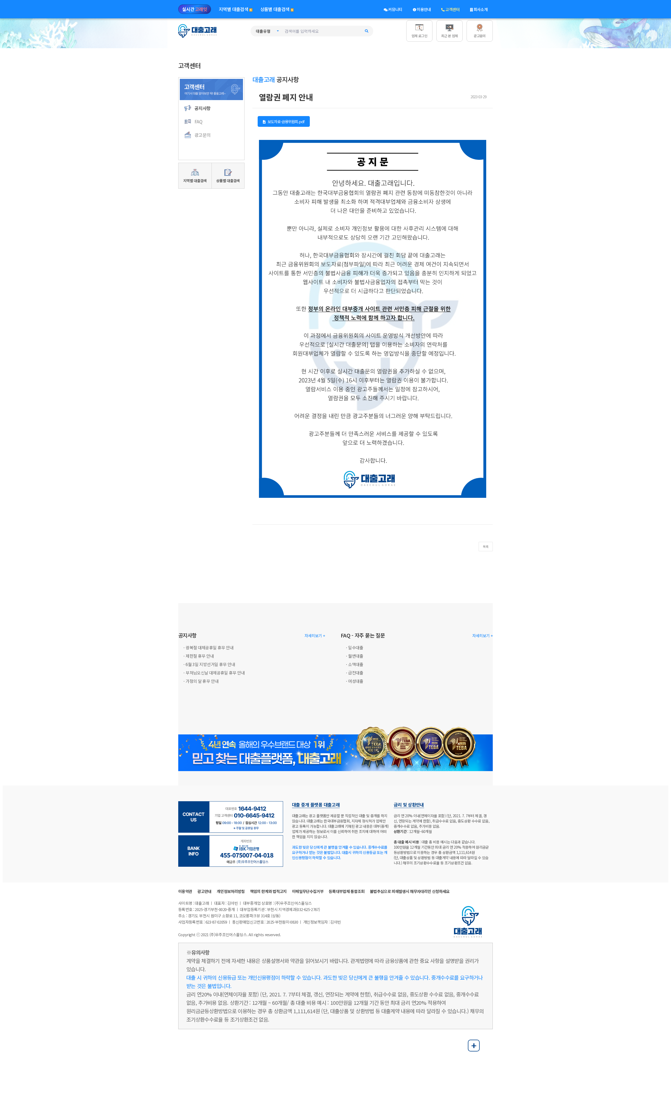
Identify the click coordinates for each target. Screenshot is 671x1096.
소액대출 (355, 664)
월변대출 (355, 656)
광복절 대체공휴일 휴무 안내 (209, 647)
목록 (486, 546)
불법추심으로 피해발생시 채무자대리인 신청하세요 (410, 891)
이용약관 (185, 891)
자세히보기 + (315, 635)
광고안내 (204, 891)
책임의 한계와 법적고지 (268, 891)
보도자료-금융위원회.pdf (285, 121)
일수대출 (355, 647)
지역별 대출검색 (235, 9)
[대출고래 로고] (198, 30)
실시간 (194, 9)
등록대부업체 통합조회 (347, 891)
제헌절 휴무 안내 (200, 656)
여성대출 (355, 681)
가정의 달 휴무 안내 (202, 681)
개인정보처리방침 (231, 891)
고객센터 (452, 9)
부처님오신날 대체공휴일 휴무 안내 (215, 672)
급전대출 (355, 672)
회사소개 (480, 9)
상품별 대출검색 (276, 9)
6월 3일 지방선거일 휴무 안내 (210, 664)
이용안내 (423, 9)
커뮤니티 (394, 9)
